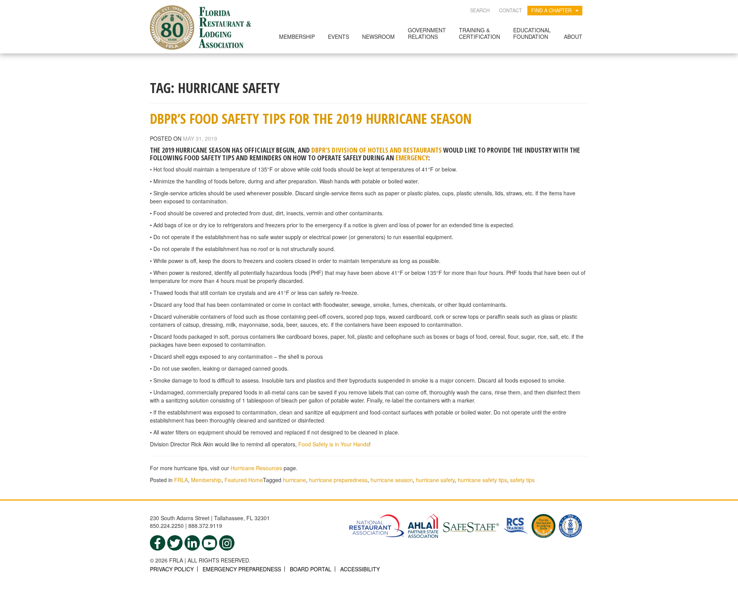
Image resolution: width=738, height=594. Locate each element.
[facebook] (157, 543)
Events (338, 36)
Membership (297, 36)
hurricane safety (435, 480)
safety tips (522, 480)
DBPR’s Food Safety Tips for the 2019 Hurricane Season (311, 118)
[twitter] (175, 543)
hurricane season (392, 480)
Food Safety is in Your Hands (333, 444)
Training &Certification (479, 33)
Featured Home (243, 480)
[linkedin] (192, 543)
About (573, 36)
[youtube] (209, 543)
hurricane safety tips (482, 480)
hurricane (294, 480)
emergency (412, 157)
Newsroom (378, 36)
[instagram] (226, 543)
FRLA (181, 480)
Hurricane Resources (256, 468)
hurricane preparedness (338, 480)
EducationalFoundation (532, 33)
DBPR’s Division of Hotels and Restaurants (376, 150)
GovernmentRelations (427, 33)
